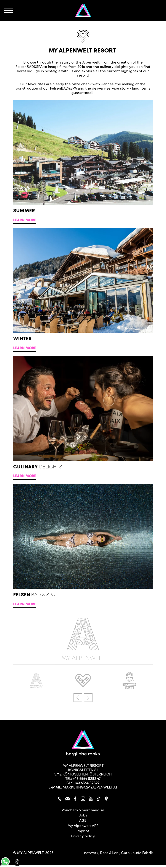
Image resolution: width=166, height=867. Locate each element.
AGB (83, 820)
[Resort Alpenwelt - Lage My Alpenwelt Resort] (106, 799)
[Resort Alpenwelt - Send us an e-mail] (67, 799)
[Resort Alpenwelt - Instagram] (83, 799)
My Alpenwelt (83, 657)
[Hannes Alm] (129, 688)
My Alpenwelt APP (83, 825)
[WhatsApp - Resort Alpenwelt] (5, 864)
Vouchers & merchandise (83, 810)
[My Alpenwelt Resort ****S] (36, 687)
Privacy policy (83, 836)
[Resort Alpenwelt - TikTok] (98, 799)
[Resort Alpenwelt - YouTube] (91, 799)
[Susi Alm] (83, 686)
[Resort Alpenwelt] (83, 10)
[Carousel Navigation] (83, 697)
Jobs (83, 815)
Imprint (83, 831)
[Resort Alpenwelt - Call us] (59, 799)
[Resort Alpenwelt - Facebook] (75, 799)
